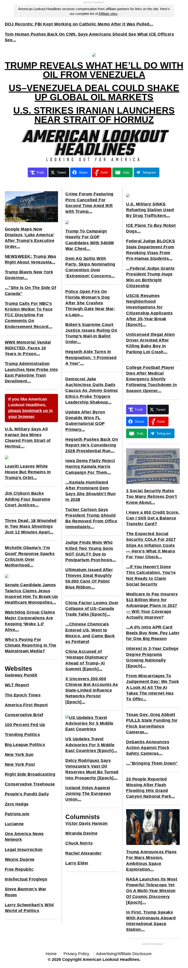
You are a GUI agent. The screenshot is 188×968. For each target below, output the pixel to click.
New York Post (20, 764)
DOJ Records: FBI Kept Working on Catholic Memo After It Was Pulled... (79, 24)
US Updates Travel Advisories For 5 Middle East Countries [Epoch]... (91, 745)
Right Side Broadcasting (30, 774)
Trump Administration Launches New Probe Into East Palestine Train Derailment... (31, 372)
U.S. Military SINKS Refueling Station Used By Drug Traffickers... (150, 210)
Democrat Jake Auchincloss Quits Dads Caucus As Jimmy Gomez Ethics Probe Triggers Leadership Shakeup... (91, 390)
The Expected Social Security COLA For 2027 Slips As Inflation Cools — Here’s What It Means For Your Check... (151, 545)
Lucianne (14, 824)
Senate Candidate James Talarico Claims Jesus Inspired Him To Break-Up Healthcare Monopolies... (31, 594)
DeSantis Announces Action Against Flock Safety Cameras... (147, 748)
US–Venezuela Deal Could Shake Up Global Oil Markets (94, 92)
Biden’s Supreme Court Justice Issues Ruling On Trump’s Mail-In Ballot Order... (91, 333)
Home (51, 953)
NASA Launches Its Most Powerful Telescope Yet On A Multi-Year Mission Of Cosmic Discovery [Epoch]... (151, 891)
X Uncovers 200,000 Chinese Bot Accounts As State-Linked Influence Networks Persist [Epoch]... (91, 690)
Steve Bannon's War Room (25, 892)
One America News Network (24, 836)
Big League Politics (25, 744)
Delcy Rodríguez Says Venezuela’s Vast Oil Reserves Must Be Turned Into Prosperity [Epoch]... (92, 769)
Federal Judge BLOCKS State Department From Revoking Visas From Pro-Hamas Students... (150, 250)
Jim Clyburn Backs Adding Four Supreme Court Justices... (27, 499)
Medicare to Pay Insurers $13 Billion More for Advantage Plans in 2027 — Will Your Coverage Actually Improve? (152, 606)
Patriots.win (17, 814)
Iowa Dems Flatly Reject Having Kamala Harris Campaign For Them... (90, 466)
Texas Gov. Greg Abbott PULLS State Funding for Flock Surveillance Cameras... (152, 723)
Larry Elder (76, 863)
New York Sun (19, 754)
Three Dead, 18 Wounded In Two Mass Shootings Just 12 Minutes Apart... (31, 526)
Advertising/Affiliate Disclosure (124, 953)
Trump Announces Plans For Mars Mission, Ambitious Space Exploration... (151, 861)
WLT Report (17, 685)
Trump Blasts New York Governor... (29, 275)
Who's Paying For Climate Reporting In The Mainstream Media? (30, 645)
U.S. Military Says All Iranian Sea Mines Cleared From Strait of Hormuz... (28, 438)
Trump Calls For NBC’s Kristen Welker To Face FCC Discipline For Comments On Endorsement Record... (29, 315)
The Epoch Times (23, 695)
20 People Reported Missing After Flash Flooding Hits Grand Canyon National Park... (150, 788)
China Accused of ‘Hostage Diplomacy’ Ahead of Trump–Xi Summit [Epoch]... (86, 660)
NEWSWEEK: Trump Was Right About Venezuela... (30, 259)
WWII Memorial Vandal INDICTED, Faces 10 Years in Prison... (28, 348)
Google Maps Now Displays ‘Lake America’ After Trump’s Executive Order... (30, 238)
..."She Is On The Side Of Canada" (30, 290)
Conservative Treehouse (30, 784)
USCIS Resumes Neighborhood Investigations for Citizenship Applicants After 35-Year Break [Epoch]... (149, 310)
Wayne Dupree (20, 859)
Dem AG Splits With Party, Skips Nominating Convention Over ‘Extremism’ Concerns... (90, 267)
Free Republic (19, 869)
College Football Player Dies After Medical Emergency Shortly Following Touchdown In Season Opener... (151, 379)
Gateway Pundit (21, 675)
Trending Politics (22, 734)
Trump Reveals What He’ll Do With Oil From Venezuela (94, 70)
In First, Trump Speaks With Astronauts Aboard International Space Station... (151, 921)
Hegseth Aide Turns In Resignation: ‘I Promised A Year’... (90, 357)
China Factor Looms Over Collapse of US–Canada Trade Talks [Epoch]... (92, 608)
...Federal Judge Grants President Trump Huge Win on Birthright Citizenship (150, 277)
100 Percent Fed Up (25, 724)
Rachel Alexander (83, 853)
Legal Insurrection (24, 849)
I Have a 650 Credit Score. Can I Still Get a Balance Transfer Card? (153, 518)
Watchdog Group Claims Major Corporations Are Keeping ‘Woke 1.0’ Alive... (30, 621)
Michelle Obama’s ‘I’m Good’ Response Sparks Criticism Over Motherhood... (30, 556)
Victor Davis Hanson (86, 823)
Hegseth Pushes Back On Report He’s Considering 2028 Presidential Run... (91, 445)
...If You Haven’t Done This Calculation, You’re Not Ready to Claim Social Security (151, 575)
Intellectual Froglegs (26, 879)
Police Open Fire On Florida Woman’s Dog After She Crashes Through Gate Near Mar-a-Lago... (90, 303)
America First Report (26, 705)
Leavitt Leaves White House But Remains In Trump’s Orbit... (28, 472)
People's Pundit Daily (27, 794)
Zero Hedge (17, 804)
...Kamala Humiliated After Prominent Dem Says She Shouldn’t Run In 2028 (90, 491)
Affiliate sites (108, 14)
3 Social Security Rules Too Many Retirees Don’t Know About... (151, 496)
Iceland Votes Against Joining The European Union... (88, 794)
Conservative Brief (24, 715)
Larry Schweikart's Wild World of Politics (29, 908)
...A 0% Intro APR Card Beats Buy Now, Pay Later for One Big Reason (153, 633)
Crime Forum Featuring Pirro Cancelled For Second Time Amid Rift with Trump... (89, 203)
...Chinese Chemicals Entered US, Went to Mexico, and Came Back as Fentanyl (90, 633)
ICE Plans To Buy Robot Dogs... (151, 228)
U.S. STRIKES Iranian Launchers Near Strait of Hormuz (94, 115)
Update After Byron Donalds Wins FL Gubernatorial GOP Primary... (85, 421)
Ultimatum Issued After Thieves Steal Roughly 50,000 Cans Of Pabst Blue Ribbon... (89, 578)
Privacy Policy (76, 953)
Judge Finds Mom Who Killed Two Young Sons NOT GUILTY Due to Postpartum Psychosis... (90, 551)
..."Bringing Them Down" (152, 763)
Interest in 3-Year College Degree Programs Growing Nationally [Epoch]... (152, 657)
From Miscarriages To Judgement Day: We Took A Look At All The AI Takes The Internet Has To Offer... (152, 687)
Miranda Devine (81, 833)
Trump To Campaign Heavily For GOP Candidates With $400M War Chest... (89, 240)
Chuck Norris (79, 843)
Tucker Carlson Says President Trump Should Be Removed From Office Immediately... (91, 518)
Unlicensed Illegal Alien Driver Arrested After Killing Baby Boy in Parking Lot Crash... (150, 343)
